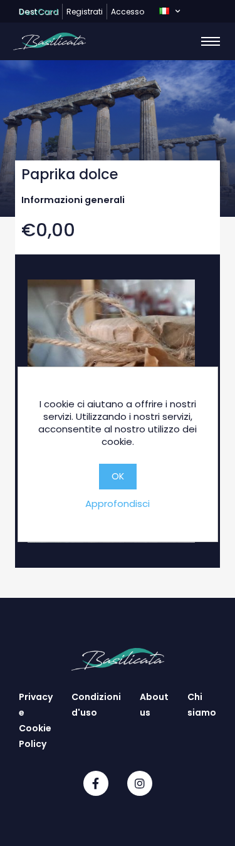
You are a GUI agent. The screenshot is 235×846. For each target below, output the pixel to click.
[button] (169, 11)
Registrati (84, 11)
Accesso (127, 11)
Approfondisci (117, 503)
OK (118, 476)
